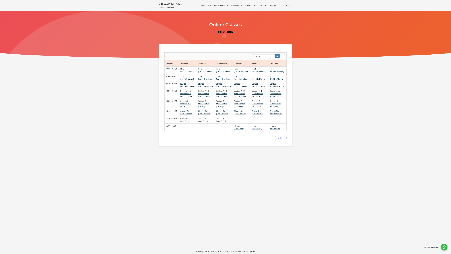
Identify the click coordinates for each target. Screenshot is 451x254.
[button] (281, 138)
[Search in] (282, 56)
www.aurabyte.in (247, 251)
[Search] (277, 56)
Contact (285, 5)
